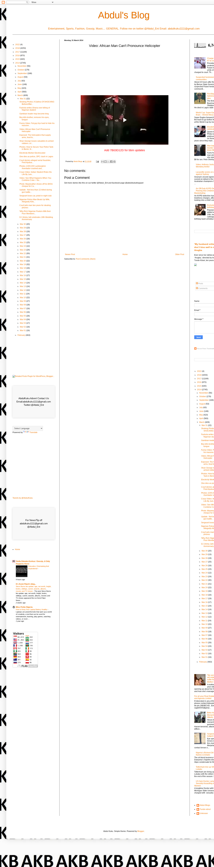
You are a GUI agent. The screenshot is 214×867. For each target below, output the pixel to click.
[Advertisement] (124, 72)
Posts (200, 283)
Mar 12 (23, 290)
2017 (17, 52)
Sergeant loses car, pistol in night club (35, 196)
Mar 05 (23, 316)
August (21, 77)
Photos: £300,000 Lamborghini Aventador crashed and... (32, 167)
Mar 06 (23, 312)
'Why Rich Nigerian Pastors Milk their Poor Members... (35, 212)
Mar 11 (23, 294)
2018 (17, 48)
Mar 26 (23, 239)
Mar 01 (23, 330)
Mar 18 (23, 268)
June (20, 84)
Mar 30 (23, 224)
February (22, 335)
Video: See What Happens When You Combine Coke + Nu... (35, 179)
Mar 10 (23, 297)
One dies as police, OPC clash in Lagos (36, 156)
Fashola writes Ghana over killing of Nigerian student (34, 109)
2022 (17, 44)
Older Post (179, 254)
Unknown (204, 813)
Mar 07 (23, 308)
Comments (203, 288)
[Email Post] (97, 161)
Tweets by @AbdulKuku (23, 498)
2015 (17, 59)
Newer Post (70, 254)
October (21, 70)
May (20, 88)
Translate (33, 432)
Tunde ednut (205, 809)
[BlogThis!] (105, 161)
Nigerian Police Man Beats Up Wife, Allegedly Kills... (34, 200)
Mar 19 (23, 264)
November (22, 66)
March (20, 95)
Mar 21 (23, 257)
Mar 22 (23, 253)
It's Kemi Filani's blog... (26, 584)
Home (125, 254)
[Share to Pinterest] (114, 161)
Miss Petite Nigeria (24, 607)
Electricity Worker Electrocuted (32, 153)
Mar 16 (23, 275)
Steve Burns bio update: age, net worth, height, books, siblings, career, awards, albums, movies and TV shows (33, 588)
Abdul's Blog (124, 15)
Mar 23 (23, 250)
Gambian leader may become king (34, 114)
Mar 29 (23, 228)
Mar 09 (23, 301)
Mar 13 (23, 286)
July (19, 81)
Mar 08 (23, 305)
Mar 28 (23, 231)
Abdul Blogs (205, 805)
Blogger (140, 831)
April (20, 92)
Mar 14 (23, 283)
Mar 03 (23, 323)
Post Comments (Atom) (85, 259)
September (22, 73)
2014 (17, 63)
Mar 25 (23, 242)
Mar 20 (23, 261)
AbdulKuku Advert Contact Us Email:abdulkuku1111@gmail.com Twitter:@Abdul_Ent (33, 401)
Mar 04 (23, 319)
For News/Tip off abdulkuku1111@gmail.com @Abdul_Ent (34, 523)
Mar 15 (23, 279)
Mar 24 (23, 246)
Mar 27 (23, 235)
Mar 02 (23, 327)
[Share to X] (108, 161)
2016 (17, 55)
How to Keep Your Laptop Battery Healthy (32, 609)
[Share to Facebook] (111, 161)
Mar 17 (23, 272)
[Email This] (102, 161)
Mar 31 (23, 99)
